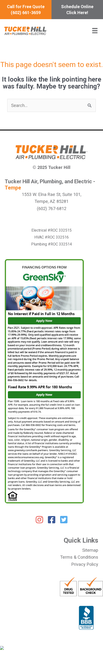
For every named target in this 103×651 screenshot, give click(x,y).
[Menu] (94, 30)
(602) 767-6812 (51, 208)
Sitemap (90, 550)
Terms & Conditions (79, 557)
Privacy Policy (84, 564)
